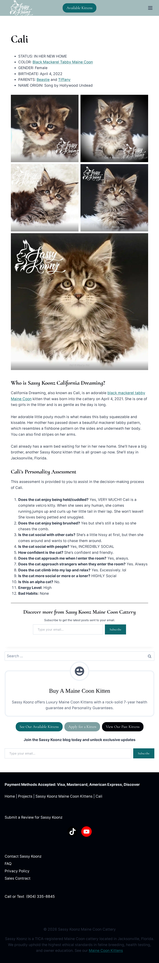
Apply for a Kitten (82, 726)
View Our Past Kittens (123, 726)
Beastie (43, 79)
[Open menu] (150, 7)
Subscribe (115, 629)
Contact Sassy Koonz (23, 856)
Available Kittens (79, 8)
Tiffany (64, 79)
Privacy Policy (17, 871)
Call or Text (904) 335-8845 (30, 896)
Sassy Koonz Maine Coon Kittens (63, 796)
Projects (25, 796)
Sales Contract (17, 878)
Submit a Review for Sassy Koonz (33, 817)
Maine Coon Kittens (106, 950)
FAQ (8, 863)
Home (10, 796)
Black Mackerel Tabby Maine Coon (63, 62)
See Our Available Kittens (39, 726)
